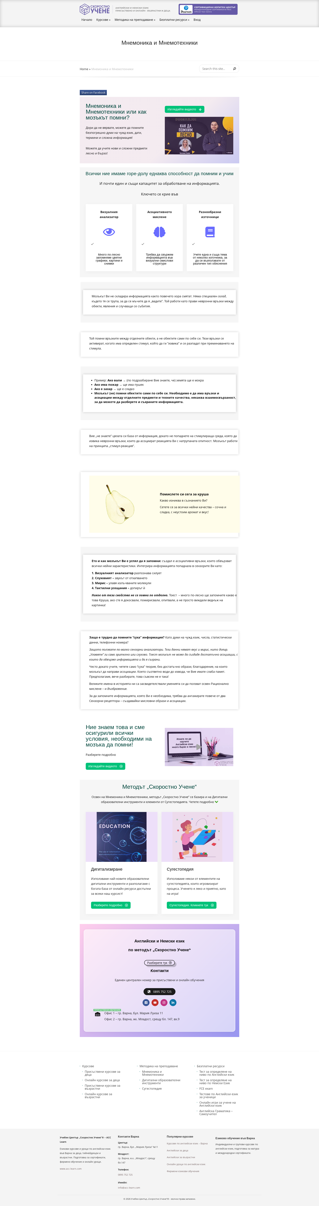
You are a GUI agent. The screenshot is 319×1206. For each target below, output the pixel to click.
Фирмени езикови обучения (183, 1171)
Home (84, 69)
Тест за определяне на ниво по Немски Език (215, 1081)
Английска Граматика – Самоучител (216, 1112)
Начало (86, 20)
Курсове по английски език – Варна (187, 1143)
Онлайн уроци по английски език (186, 1164)
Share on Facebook (93, 92)
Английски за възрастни (181, 1157)
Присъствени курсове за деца (102, 1073)
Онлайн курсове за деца (102, 1080)
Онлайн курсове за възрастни (98, 1095)
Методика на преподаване (135, 20)
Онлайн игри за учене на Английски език (217, 1103)
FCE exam (206, 1089)
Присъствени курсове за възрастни (102, 1087)
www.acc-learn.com (71, 1168)
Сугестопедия (152, 1089)
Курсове (103, 20)
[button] (199, 135)
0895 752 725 (125, 1174)
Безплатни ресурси (174, 20)
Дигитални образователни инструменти (161, 1081)
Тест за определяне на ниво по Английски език (216, 1073)
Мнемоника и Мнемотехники (153, 1073)
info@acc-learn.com (129, 1187)
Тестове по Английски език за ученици (218, 1095)
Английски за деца (177, 1150)
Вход (197, 20)
